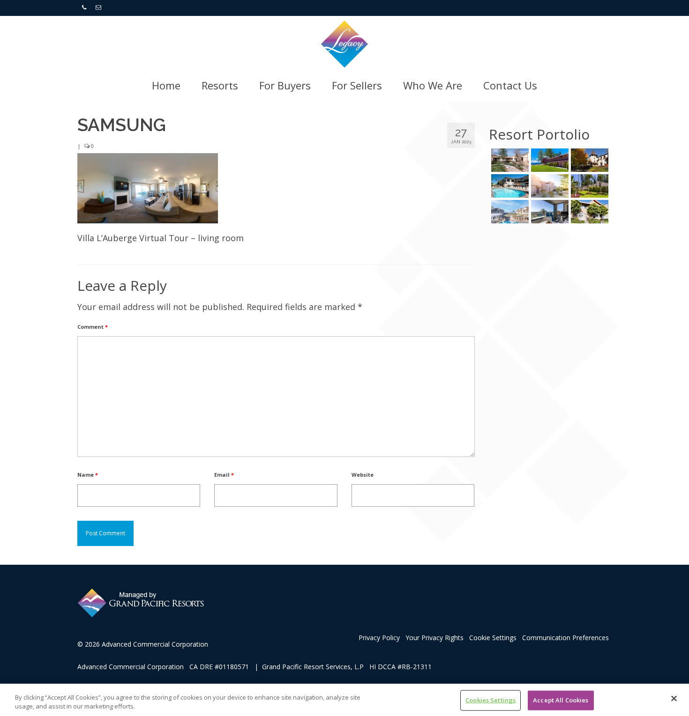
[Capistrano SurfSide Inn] (549, 211)
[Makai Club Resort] (588, 186)
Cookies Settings (490, 700)
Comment (92, 326)
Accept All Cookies (560, 700)
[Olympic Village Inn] (588, 160)
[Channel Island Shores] (588, 211)
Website (363, 474)
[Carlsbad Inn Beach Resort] (509, 211)
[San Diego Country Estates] (509, 160)
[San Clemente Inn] (509, 186)
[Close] (674, 698)
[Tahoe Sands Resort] (549, 160)
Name (87, 474)
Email (224, 474)
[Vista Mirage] (549, 186)
